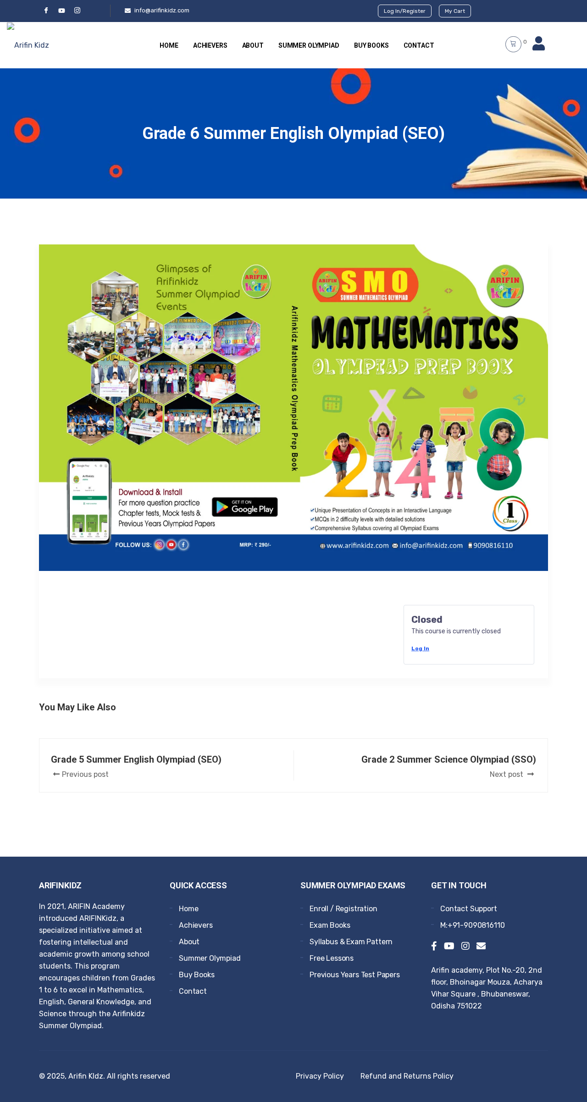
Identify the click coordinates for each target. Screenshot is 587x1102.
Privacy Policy (320, 1076)
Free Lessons (332, 958)
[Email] (481, 947)
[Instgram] (77, 11)
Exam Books (330, 925)
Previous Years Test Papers (355, 974)
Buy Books (371, 45)
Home (169, 45)
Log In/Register (405, 11)
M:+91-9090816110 (472, 925)
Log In (420, 648)
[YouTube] (61, 11)
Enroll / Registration (343, 908)
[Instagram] (465, 947)
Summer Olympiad (308, 45)
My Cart (455, 11)
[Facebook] (46, 11)
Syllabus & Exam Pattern (351, 941)
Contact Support (468, 908)
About (253, 45)
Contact (419, 45)
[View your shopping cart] (513, 44)
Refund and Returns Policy (407, 1076)
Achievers (210, 45)
